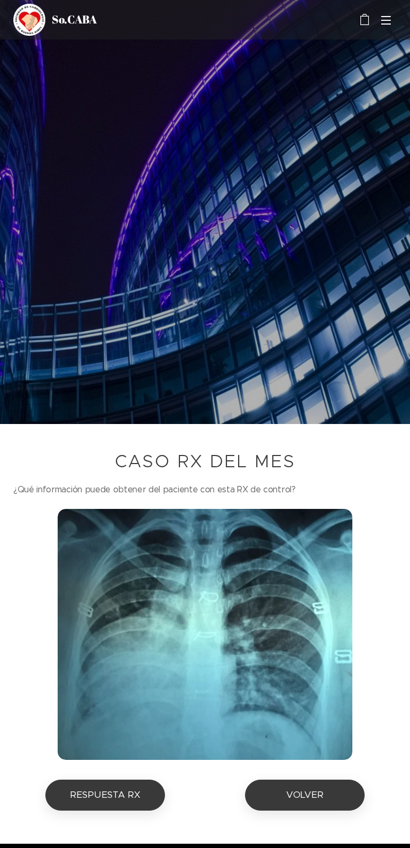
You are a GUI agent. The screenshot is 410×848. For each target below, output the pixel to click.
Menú (386, 19)
